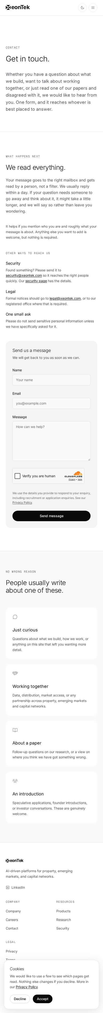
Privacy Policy (22, 502)
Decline (20, 999)
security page (36, 281)
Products (63, 911)
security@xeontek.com (24, 275)
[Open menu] (93, 7)
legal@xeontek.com (65, 298)
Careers (12, 920)
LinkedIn (18, 887)
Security (62, 928)
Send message (51, 516)
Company (13, 911)
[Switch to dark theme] (82, 7)
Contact (12, 928)
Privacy (11, 951)
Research (63, 920)
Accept (42, 999)
